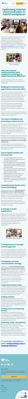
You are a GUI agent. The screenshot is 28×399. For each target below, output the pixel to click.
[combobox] (13, 3)
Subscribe (14, 376)
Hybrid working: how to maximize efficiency (13, 344)
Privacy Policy (4, 387)
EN (13, 3)
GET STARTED (20, 3)
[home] (4, 3)
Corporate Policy (4, 389)
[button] (25, 3)
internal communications (7, 46)
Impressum (3, 391)
